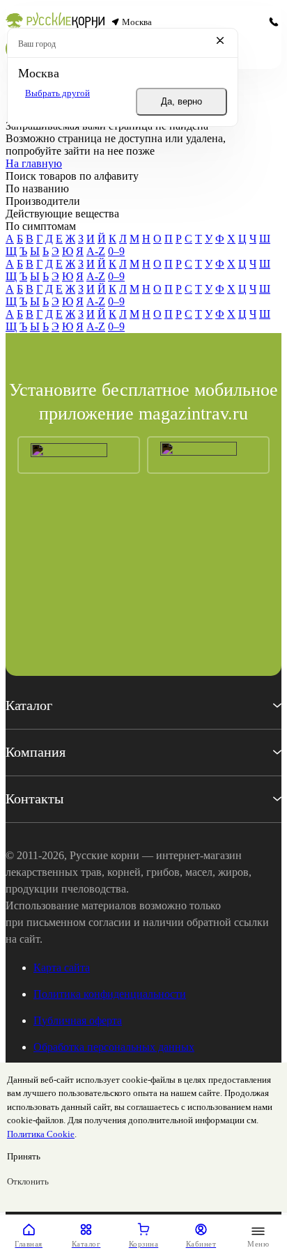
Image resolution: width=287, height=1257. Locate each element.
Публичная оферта (77, 1020)
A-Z (95, 251)
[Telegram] (253, 22)
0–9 (116, 251)
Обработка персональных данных (113, 1047)
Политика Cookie (41, 1134)
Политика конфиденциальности (109, 994)
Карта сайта (61, 967)
